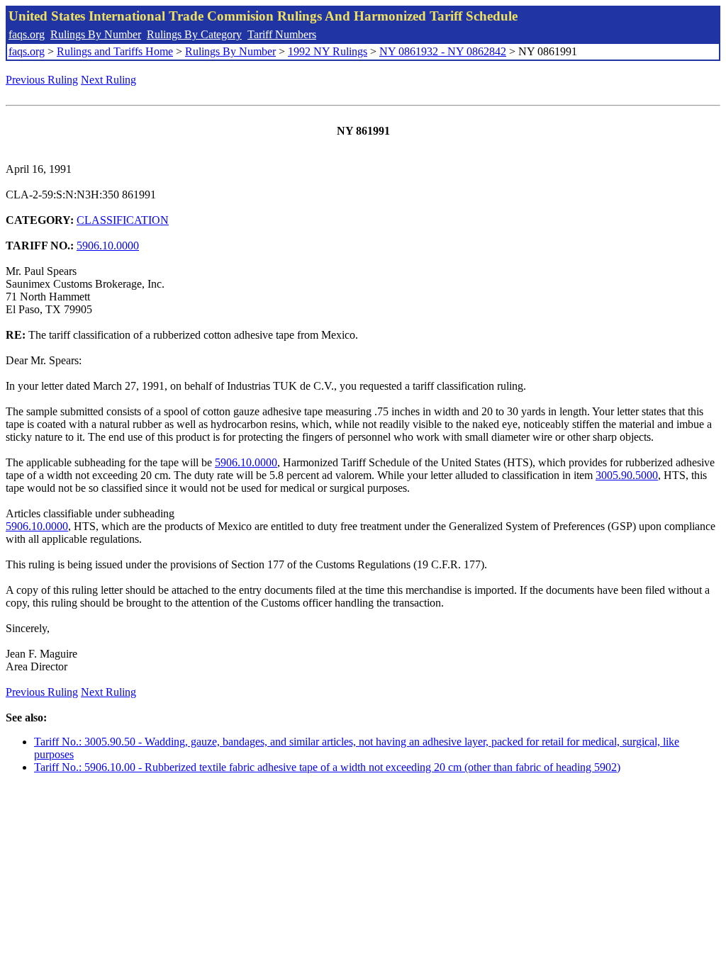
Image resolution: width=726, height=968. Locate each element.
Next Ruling (108, 80)
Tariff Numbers (281, 34)
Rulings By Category (194, 34)
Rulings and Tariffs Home (115, 51)
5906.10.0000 (108, 246)
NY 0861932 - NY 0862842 (442, 51)
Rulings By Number (95, 34)
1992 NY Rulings (327, 51)
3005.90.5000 (627, 475)
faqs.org (27, 34)
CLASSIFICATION (123, 220)
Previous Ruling (42, 80)
